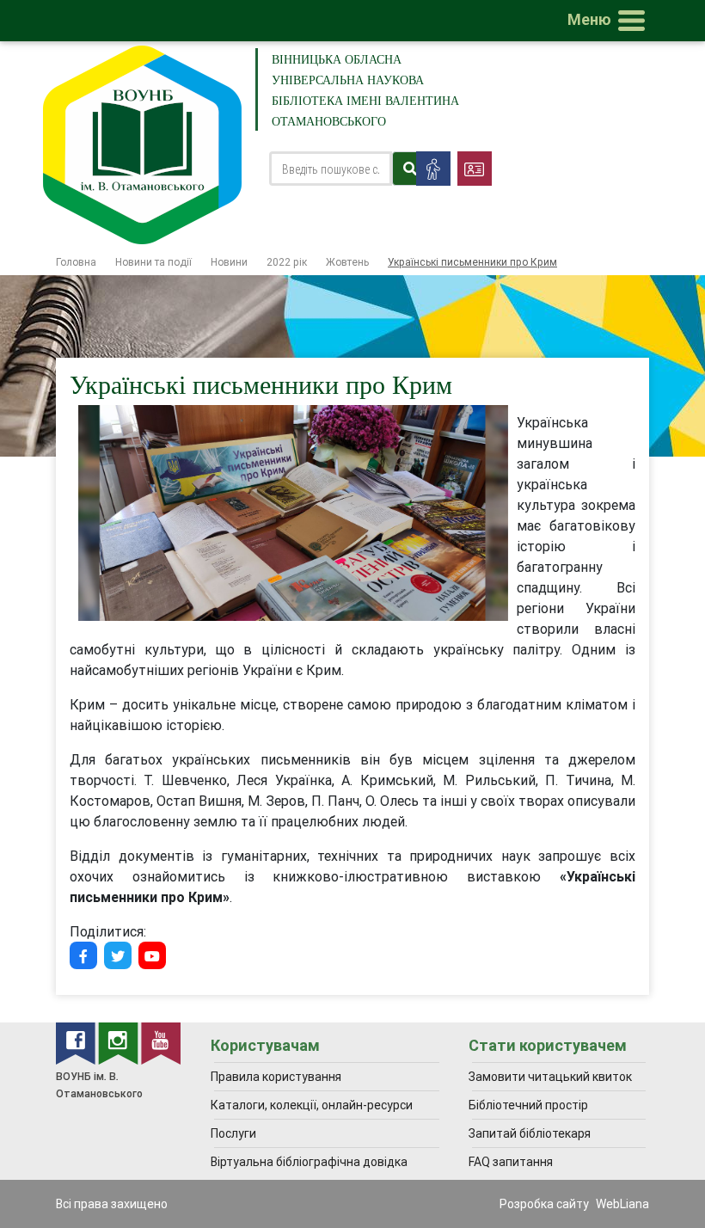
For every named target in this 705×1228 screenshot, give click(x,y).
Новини (229, 261)
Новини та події (153, 261)
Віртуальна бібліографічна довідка (309, 1162)
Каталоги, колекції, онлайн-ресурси (312, 1105)
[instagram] (119, 1042)
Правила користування (276, 1076)
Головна (76, 261)
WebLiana (622, 1204)
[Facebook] (83, 955)
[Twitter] (118, 955)
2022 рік (287, 261)
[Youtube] (152, 955)
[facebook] (77, 1042)
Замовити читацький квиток (550, 1076)
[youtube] (161, 1042)
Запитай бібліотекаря (530, 1133)
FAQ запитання (511, 1162)
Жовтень (347, 261)
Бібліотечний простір (528, 1105)
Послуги (233, 1133)
